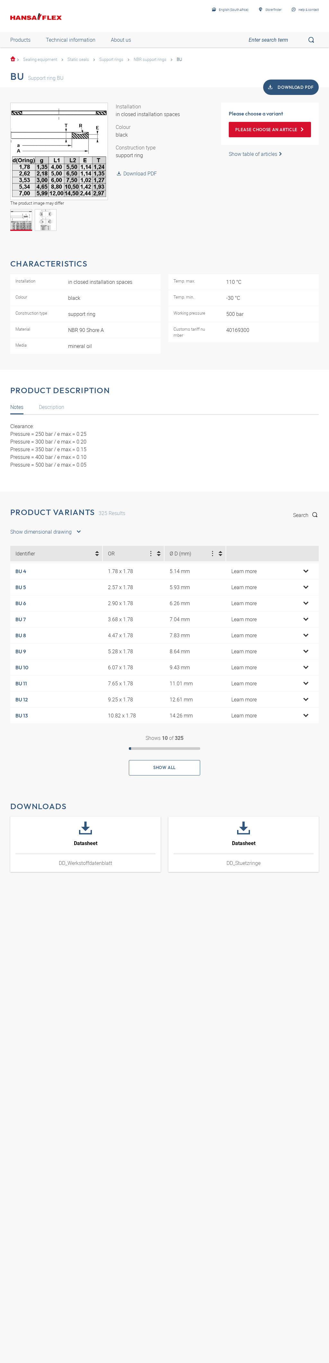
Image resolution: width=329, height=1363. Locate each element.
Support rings (111, 59)
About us (121, 39)
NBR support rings (150, 59)
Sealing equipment (40, 59)
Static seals (78, 59)
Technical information (70, 39)
